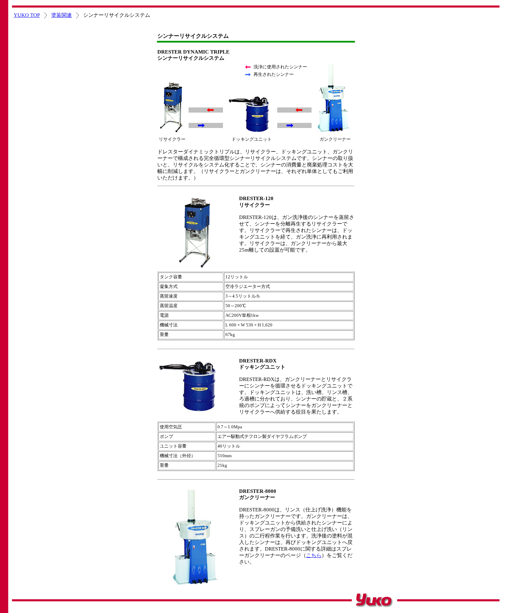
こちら (314, 555)
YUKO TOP (27, 15)
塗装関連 (61, 15)
